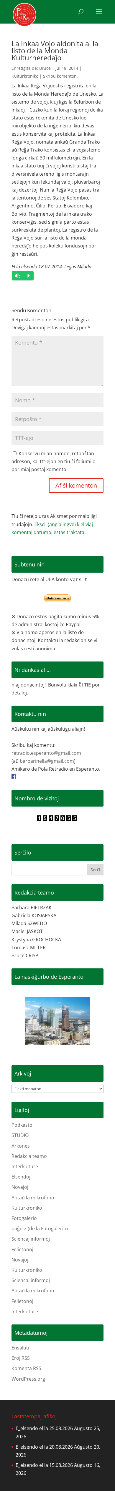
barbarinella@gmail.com (47, 761)
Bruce (45, 68)
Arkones (21, 1146)
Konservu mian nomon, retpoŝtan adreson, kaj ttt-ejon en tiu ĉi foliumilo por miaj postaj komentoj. (54, 461)
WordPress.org (28, 1379)
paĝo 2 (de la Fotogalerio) (40, 1228)
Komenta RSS (26, 1368)
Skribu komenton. (60, 76)
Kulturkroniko (25, 76)
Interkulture (25, 1166)
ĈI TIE (84, 684)
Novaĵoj (20, 1187)
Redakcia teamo (29, 1156)
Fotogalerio (24, 1218)
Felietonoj (22, 1249)
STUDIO (20, 1135)
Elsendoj (21, 1176)
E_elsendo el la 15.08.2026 (44, 1465)
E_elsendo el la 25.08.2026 (44, 1428)
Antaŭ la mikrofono (33, 1197)
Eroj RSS (21, 1358)
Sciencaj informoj (31, 1239)
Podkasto (22, 1125)
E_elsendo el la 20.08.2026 (44, 1447)
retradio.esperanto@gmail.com (46, 753)
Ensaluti (20, 1347)
